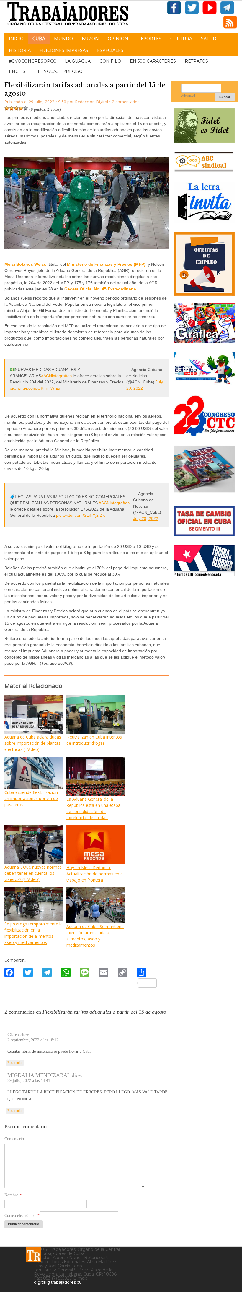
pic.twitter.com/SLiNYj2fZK (80, 515)
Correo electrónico (22, 1215)
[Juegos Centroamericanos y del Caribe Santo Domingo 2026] (204, 384)
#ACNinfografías (56, 375)
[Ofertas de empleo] (204, 263)
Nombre (13, 1195)
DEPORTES (149, 38)
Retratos (196, 61)
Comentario (16, 1139)
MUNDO (63, 38)
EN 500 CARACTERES (153, 61)
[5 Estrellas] (25, 108)
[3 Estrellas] (16, 108)
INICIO (16, 38)
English (19, 71)
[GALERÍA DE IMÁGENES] (204, 341)
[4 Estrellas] (21, 108)
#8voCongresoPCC (32, 61)
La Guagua (78, 61)
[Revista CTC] (204, 491)
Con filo (110, 61)
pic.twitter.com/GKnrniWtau (35, 388)
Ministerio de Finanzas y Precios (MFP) (106, 264)
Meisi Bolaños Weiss (25, 264)
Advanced (188, 95)
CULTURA (181, 38)
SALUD (208, 38)
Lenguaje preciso (60, 71)
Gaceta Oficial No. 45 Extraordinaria (100, 289)
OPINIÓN (118, 38)
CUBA (38, 38)
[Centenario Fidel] (204, 140)
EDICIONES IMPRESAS (64, 50)
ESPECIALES (110, 50)
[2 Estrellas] (11, 108)
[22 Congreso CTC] (204, 433)
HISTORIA (20, 50)
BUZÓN (90, 38)
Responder (14, 1063)
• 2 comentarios (124, 101)
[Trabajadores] (33, 1254)
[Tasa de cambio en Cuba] (204, 534)
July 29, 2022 (145, 518)
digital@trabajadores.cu (58, 1282)
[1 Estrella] (6, 108)
